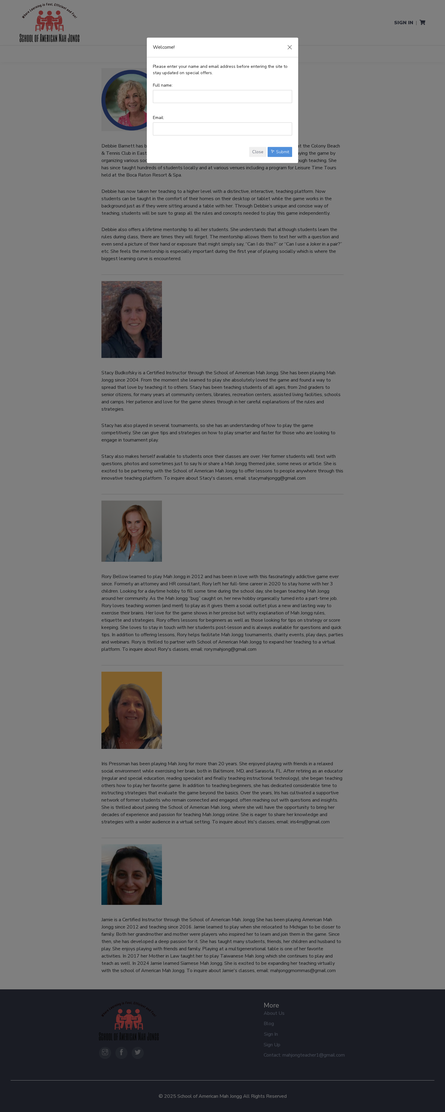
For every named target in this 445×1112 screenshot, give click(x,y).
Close (257, 152)
